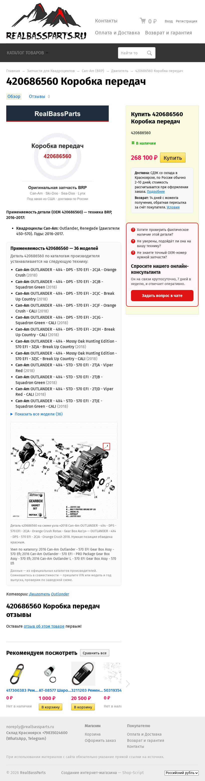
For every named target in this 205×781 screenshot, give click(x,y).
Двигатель (119, 71)
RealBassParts (33, 772)
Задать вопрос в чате (162, 295)
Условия (173, 207)
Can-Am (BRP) (93, 71)
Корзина (93, 734)
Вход (169, 21)
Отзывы (37, 96)
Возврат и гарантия (168, 33)
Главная (13, 71)
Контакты (106, 21)
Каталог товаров (25, 53)
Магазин (92, 725)
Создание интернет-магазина (89, 772)
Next (128, 684)
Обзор (14, 96)
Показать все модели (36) (38, 414)
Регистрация (186, 21)
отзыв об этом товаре (44, 626)
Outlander (60, 594)
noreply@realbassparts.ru (30, 726)
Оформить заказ (100, 740)
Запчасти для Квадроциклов (51, 71)
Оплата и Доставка (117, 33)
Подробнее (156, 192)
